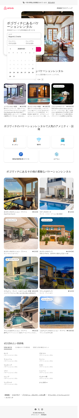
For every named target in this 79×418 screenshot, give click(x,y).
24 (14, 72)
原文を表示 (51, 2)
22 (33, 68)
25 (17, 72)
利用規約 (43, 415)
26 (21, 72)
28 (29, 72)
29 (33, 72)
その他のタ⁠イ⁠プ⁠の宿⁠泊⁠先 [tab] (22, 347)
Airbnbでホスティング (65, 8)
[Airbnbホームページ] (9, 8)
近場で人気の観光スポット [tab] (41, 347)
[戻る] (35, 79)
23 (10, 72)
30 (10, 76)
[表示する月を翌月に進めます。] (32, 48)
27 (25, 72)
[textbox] (16, 43)
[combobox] (24, 36)
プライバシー (35, 415)
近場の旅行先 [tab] (8, 347)
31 (14, 76)
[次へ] (42, 79)
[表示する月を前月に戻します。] (10, 48)
